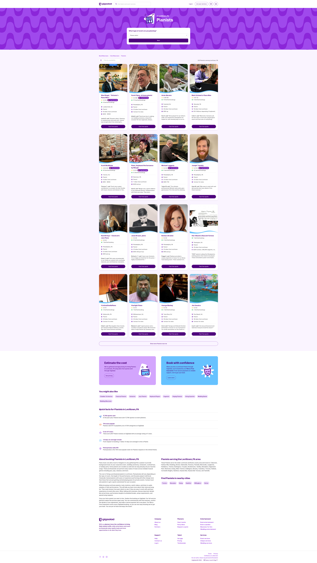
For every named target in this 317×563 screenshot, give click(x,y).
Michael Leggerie (167, 165)
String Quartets (190, 396)
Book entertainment (207, 522)
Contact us (158, 541)
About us (157, 522)
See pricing (109, 375)
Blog (156, 524)
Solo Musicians (114, 56)
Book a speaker (205, 524)
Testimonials (181, 543)
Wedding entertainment (208, 529)
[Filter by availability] (111, 60)
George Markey (167, 305)
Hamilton (188, 483)
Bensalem (173, 483)
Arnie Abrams (166, 95)
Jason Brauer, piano (138, 236)
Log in (191, 4)
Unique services (205, 541)
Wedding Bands (202, 396)
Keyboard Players (155, 396)
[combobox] (133, 4)
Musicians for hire (206, 527)
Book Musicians (103, 56)
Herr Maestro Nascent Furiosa (203, 236)
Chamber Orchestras (106, 396)
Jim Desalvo (196, 305)
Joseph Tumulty (198, 165)
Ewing (181, 483)
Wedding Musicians (106, 401)
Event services (205, 538)
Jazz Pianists (143, 396)
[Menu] (216, 4)
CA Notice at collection (211, 555)
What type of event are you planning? (143, 31)
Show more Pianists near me (158, 343)
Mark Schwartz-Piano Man (201, 95)
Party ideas (181, 524)
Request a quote (182, 527)
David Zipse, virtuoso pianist (141, 95)
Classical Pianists (121, 396)
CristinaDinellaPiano (108, 305)
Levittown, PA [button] (163, 16)
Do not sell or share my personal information (205, 557)
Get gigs (180, 538)
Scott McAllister (107, 165)
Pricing (179, 541)
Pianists (123, 56)
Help (156, 538)
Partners (157, 527)
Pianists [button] (165, 20)
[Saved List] (211, 4)
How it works (181, 522)
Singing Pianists (177, 396)
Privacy (216, 553)
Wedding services (206, 543)
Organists (166, 396)
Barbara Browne (167, 236)
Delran (206, 483)
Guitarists (132, 396)
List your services (201, 4)
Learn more (171, 377)
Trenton (164, 483)
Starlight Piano (136, 305)
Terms (210, 553)
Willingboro (197, 483)
